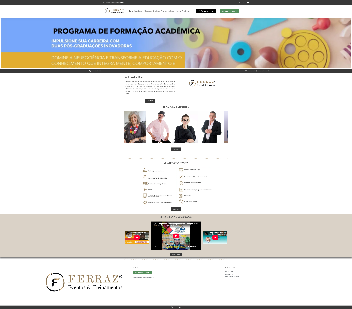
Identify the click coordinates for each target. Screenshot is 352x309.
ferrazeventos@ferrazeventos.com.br (259, 71)
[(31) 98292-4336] (90, 71)
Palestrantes (148, 11)
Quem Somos (138, 11)
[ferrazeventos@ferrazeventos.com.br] (246, 71)
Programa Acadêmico (167, 11)
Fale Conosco (186, 11)
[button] (126, 127)
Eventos (178, 11)
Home (131, 11)
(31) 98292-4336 (97, 71)
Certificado (156, 11)
